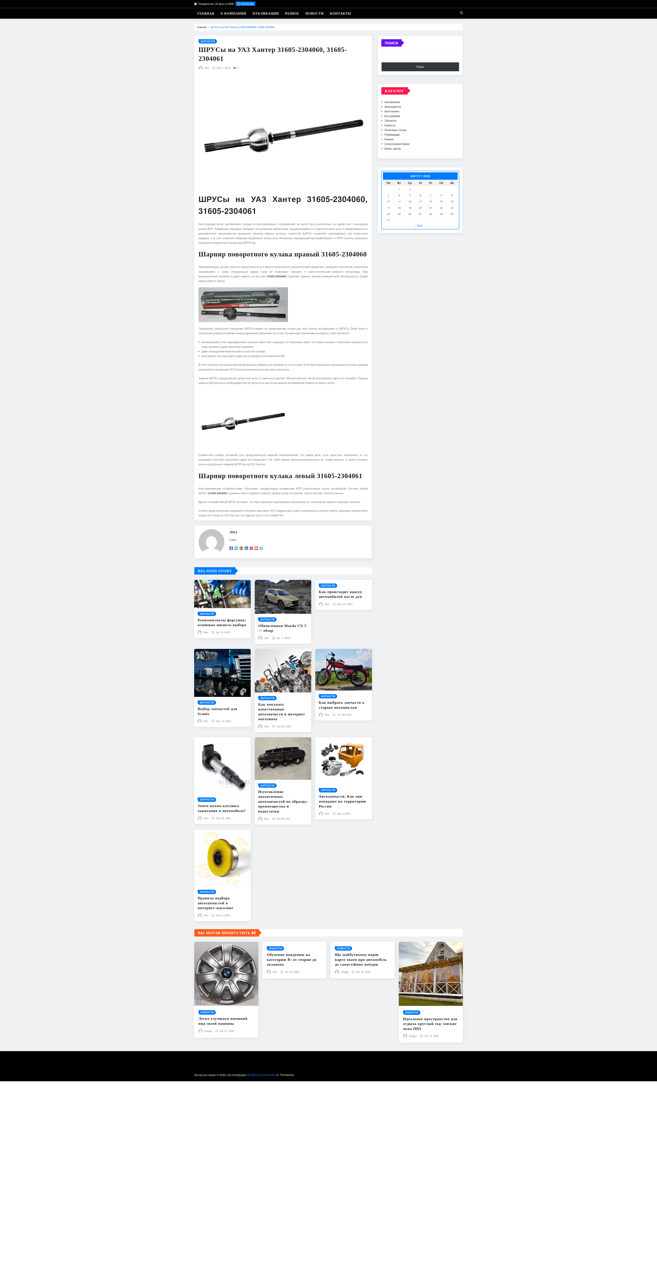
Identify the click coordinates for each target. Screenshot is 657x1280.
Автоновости (392, 107)
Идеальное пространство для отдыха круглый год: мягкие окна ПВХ (430, 1024)
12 (409, 201)
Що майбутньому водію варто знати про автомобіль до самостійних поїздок (361, 959)
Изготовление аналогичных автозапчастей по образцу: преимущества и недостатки (283, 801)
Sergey (208, 1031)
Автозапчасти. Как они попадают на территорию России (342, 801)
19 (409, 208)
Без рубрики (392, 116)
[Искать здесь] (461, 13)
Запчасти (390, 120)
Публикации (266, 13)
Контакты (340, 13)
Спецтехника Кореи (396, 144)
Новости (314, 13)
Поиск (391, 43)
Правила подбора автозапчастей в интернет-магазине (215, 903)
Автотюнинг (392, 111)
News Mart (269, 1075)
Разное (292, 13)
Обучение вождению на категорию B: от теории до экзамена (292, 959)
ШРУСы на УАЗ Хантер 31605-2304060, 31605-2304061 (243, 27)
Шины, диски (392, 148)
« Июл (419, 225)
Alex (206, 68)
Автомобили (392, 102)
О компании (233, 13)
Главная (205, 13)
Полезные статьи (395, 130)
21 (430, 208)
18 (399, 208)
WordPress (254, 1075)
